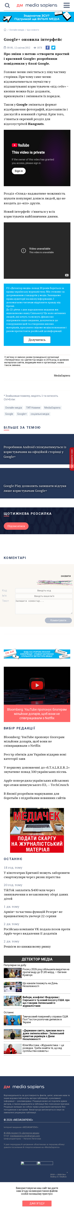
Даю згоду (37, 1203)
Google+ (22, 413)
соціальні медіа (40, 413)
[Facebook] (48, 48)
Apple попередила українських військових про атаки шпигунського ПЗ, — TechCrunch (36, 782)
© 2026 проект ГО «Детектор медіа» (21, 1133)
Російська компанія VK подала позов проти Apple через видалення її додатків (37, 931)
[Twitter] (53, 48)
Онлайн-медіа (16, 29)
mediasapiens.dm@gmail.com (25, 1136)
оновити (66, 576)
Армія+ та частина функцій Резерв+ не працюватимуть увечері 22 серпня (33, 913)
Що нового (33, 29)
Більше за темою (22, 427)
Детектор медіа (37, 959)
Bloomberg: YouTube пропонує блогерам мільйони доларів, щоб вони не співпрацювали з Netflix (34, 741)
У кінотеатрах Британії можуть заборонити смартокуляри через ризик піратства (37, 874)
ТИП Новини (33, 407)
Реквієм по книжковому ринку (27, 946)
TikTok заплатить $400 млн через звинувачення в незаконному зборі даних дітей (36, 894)
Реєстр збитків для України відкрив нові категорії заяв (35, 756)
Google (9, 413)
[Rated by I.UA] (29, 1164)
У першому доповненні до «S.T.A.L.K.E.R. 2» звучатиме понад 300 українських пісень (37, 769)
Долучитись (37, 340)
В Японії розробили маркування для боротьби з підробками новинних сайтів (35, 795)
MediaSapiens (52, 407)
